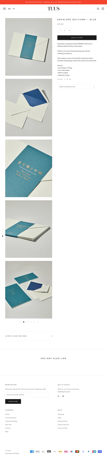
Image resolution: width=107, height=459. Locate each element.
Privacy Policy (63, 428)
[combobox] (9, 8)
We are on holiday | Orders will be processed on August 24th (53, 2)
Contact (8, 428)
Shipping (61, 414)
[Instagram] (58, 396)
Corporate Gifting (11, 421)
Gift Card (8, 425)
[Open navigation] (4, 9)
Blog (6, 431)
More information (67, 86)
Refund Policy (63, 421)
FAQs (59, 418)
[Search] (98, 9)
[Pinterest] (70, 79)
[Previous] (19, 321)
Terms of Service (63, 425)
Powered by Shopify (12, 453)
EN (9, 8)
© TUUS (8, 450)
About (7, 414)
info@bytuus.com (64, 391)
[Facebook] (64, 79)
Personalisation (10, 418)
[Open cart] (103, 8)
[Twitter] (67, 79)
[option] (14, 8)
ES (14, 8)
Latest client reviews (16, 336)
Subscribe (13, 401)
